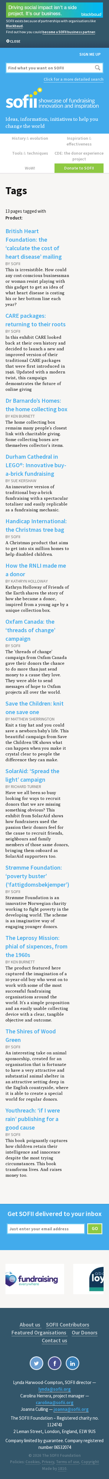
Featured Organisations (40, 1332)
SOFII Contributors (67, 1324)
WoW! (30, 168)
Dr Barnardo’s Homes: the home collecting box (36, 405)
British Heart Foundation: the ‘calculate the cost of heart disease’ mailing (33, 243)
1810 (62, 1468)
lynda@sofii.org (54, 1389)
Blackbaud (14, 25)
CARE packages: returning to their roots (35, 320)
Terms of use (67, 1461)
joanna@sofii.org (71, 1409)
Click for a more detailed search (74, 79)
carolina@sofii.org (55, 1402)
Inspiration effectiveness (79, 141)
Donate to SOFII (79, 168)
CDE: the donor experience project (79, 156)
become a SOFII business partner (68, 32)
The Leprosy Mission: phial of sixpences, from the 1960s (36, 946)
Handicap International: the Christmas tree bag (36, 525)
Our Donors (84, 1332)
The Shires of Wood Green (30, 1035)
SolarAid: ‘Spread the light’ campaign (32, 775)
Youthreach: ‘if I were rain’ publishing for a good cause (32, 1118)
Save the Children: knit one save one (34, 707)
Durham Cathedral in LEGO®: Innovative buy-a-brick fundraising (35, 465)
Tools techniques (30, 153)
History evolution (30, 138)
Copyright (90, 1461)
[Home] (54, 98)
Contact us (54, 1340)
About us (30, 1324)
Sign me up (90, 54)
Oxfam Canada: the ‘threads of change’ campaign (30, 630)
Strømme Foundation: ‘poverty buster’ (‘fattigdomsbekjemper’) (37, 876)
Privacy (48, 1461)
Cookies (32, 1461)
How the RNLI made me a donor (35, 570)
